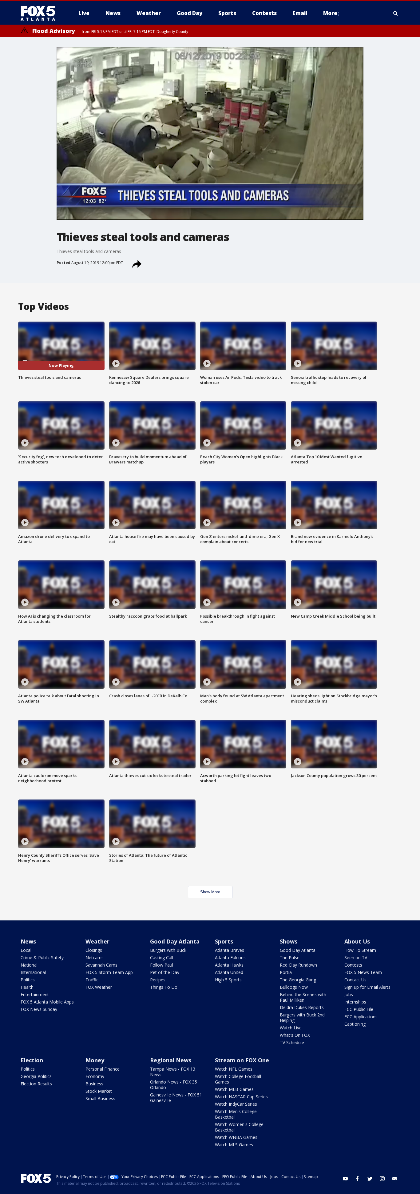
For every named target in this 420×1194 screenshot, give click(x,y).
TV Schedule (292, 1042)
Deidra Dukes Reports (302, 1007)
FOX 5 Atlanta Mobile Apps (47, 1002)
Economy (94, 1076)
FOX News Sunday (39, 1009)
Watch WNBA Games (236, 1137)
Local (26, 950)
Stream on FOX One (242, 1060)
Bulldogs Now (294, 987)
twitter (370, 1179)
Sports (224, 941)
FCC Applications (361, 1017)
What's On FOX (295, 1035)
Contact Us (355, 980)
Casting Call (161, 957)
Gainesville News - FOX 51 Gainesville (176, 1097)
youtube (345, 1179)
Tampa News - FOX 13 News (172, 1071)
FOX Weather (98, 987)
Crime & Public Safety (42, 957)
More (330, 13)
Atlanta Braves (229, 950)
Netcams (94, 957)
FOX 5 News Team (363, 972)
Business (94, 1084)
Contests (353, 965)
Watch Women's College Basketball (239, 1127)
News (28, 941)
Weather (97, 941)
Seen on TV (355, 957)
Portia (286, 972)
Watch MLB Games (234, 1089)
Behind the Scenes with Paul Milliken (303, 997)
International (33, 972)
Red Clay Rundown (298, 965)
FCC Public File (358, 1009)
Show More (210, 892)
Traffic (91, 980)
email (394, 1179)
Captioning (355, 1024)
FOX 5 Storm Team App (109, 972)
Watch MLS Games (234, 1145)
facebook (358, 1179)
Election (32, 1060)
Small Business (100, 1098)
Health (27, 987)
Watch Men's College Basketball (236, 1114)
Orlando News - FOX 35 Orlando (173, 1084)
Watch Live (291, 1028)
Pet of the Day (164, 972)
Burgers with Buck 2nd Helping (302, 1017)
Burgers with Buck (168, 950)
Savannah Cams (101, 965)
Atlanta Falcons (230, 957)
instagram (382, 1179)
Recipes (157, 980)
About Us (357, 941)
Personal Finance (102, 1069)
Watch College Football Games (238, 1079)
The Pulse (289, 957)
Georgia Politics (36, 1076)
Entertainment (35, 994)
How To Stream (360, 950)
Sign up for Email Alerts (367, 987)
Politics (28, 980)
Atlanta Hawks (229, 965)
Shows (288, 941)
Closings (93, 950)
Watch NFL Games (233, 1069)
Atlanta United (229, 972)
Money (94, 1060)
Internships (355, 1002)
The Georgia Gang (298, 980)
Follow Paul (161, 965)
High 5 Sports (228, 980)
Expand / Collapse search (395, 13)
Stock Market (98, 1091)
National (29, 965)
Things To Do (163, 987)
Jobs (348, 994)
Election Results (36, 1084)
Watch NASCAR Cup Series (241, 1097)
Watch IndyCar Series (236, 1104)
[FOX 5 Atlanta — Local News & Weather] (41, 13)
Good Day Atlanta (175, 941)
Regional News (170, 1060)
